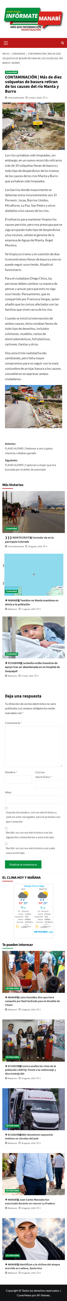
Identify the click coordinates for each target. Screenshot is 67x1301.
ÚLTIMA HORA (12, 988)
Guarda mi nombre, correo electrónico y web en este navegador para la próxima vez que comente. (33, 817)
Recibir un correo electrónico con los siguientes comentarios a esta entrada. (30, 835)
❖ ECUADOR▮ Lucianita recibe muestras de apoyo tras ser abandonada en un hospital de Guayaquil (32, 667)
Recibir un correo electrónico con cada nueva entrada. (30, 850)
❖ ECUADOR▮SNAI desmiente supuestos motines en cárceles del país (29, 1136)
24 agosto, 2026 (35, 546)
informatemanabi (16, 97)
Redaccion (12, 609)
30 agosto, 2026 (28, 1009)
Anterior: (29, 448)
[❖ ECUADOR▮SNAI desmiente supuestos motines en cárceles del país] (33, 1109)
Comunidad (11, 72)
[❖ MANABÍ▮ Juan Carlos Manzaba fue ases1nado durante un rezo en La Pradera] (33, 1174)
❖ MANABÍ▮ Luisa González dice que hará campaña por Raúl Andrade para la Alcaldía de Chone (32, 1001)
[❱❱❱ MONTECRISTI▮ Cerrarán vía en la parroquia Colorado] (33, 512)
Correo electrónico (43, 774)
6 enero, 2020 (35, 97)
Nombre (11, 772)
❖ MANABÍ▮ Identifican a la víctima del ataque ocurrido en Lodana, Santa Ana (32, 1266)
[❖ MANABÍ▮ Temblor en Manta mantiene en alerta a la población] (33, 575)
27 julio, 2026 (27, 675)
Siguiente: (30, 465)
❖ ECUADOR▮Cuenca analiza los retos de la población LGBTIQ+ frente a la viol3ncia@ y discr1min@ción (30, 1070)
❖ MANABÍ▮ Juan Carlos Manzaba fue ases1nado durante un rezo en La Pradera (30, 1201)
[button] (5, 42)
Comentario (13, 722)
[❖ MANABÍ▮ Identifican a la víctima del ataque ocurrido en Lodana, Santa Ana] (33, 1239)
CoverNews (24, 1295)
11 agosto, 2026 (28, 609)
